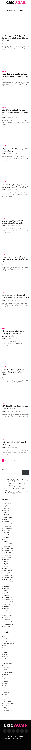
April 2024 (6, 566)
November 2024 (8, 550)
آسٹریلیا (5, 645)
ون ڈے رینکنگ (7, 707)
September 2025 (8, 528)
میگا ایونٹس (6, 692)
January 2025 (7, 546)
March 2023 (7, 595)
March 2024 (7, 568)
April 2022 (6, 610)
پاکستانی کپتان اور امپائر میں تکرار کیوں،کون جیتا (14, 443)
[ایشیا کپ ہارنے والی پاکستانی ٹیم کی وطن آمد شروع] (15, 136)
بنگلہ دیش (6, 656)
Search (4, 469)
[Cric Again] (16, 2)
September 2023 (8, 581)
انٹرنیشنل (6, 649)
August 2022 (7, 604)
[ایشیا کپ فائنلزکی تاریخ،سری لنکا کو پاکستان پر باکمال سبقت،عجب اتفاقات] (15, 357)
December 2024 (8, 548)
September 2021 (8, 624)
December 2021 (8, 619)
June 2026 (7, 508)
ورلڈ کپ (6, 705)
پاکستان (5, 661)
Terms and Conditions (11, 738)
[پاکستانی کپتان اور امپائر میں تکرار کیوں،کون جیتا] (15, 429)
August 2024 (7, 557)
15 (14, 460)
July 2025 (6, 532)
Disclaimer (9, 736)
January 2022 (7, 617)
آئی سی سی (7, 641)
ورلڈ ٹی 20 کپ (7, 701)
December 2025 (8, 521)
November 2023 (8, 577)
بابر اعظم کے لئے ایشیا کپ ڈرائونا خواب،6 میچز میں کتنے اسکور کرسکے (15, 296)
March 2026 (7, 515)
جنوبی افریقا (7, 676)
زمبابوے (5, 685)
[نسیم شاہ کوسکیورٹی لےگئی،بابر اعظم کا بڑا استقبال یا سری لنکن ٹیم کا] (15, 97)
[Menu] (3, 3)
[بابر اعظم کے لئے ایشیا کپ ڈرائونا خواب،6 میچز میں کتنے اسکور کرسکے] (15, 282)
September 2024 (8, 555)
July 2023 (6, 586)
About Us (23, 738)
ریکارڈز (5, 683)
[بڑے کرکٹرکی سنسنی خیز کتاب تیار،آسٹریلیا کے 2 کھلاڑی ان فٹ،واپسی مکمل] (15, 318)
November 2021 (8, 622)
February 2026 (8, 517)
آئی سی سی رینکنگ (9, 643)
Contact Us (15, 741)
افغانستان (6, 647)
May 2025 (6, 537)
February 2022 (8, 615)
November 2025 (8, 524)
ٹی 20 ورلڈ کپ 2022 (9, 672)
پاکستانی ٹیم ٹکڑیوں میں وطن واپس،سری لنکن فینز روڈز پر (12, 221)
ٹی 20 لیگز (6, 670)
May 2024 (6, 564)
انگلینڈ (5, 654)
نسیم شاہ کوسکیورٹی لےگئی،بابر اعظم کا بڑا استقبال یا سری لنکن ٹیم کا (15, 112)
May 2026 (6, 510)
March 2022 (7, 613)
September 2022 (8, 602)
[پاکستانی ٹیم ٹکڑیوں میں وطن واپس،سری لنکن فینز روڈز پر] (15, 208)
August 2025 (7, 530)
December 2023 (8, 575)
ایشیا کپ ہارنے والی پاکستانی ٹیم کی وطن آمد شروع (15, 149)
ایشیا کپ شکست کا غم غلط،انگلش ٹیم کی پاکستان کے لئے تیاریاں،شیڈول (15, 75)
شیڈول (5, 690)
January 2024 (7, 573)
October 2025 (7, 526)
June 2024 (7, 561)
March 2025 (7, 541)
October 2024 (7, 553)
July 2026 (6, 506)
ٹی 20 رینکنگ (7, 667)
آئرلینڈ (5, 638)
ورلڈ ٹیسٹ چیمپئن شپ (9, 703)
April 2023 (6, 593)
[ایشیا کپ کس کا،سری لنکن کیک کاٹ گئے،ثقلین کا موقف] (15, 393)
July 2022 (6, 606)
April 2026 (6, 512)
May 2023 (6, 590)
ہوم (5, 699)
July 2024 (6, 559)
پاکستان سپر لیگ (8, 663)
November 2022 (8, 599)
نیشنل (5, 694)
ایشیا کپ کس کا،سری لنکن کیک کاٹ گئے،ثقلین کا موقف (15, 407)
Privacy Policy (19, 736)
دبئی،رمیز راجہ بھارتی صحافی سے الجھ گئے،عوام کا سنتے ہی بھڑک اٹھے (15, 185)
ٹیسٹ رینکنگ (7, 674)
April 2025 (6, 539)
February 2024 (8, 570)
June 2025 (7, 535)
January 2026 (7, 519)
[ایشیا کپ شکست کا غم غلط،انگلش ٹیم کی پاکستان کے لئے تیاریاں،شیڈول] (15, 61)
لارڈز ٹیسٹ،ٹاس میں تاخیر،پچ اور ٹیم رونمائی (14, 486)
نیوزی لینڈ (6, 696)
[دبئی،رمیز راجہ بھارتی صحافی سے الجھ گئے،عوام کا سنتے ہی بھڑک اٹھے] (15, 172)
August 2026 (7, 503)
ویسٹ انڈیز (6, 710)
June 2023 (7, 588)
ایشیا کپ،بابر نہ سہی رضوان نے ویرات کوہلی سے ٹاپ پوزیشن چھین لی (15, 259)
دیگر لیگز (6, 681)
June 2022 (7, 608)
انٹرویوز (5, 652)
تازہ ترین (6, 665)
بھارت (5, 658)
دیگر (5, 678)
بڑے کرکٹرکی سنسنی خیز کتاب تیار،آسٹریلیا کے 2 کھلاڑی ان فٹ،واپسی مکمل (13, 333)
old (4, 636)
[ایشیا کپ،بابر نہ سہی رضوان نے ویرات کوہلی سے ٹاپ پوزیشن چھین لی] (15, 244)
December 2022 (8, 597)
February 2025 (8, 544)
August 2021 (7, 626)
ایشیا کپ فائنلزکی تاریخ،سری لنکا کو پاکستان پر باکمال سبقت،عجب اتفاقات (15, 371)
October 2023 (7, 579)
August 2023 (7, 584)
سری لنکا (6, 687)
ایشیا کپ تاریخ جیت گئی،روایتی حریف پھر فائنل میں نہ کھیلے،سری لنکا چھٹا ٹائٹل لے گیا (15, 38)
